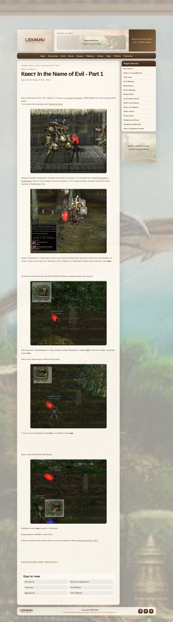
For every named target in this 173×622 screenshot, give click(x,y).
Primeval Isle (129, 116)
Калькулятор (53, 56)
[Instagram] (146, 611)
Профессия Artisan (131, 120)
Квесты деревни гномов (134, 128)
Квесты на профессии (79, 582)
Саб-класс (29, 587)
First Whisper (75, 587)
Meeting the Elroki (56, 104)
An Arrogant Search (131, 99)
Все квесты (29, 582)
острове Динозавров (74, 98)
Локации (80, 56)
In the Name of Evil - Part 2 (87, 540)
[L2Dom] (34, 40)
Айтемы (100, 56)
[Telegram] (140, 611)
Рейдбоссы (90, 56)
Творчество (128, 56)
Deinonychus (102, 178)
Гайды (108, 56)
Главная (24, 65)
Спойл (63, 56)
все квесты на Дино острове (32, 561)
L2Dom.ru (26, 611)
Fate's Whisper (76, 593)
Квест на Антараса (131, 103)
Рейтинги (117, 56)
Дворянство (30, 593)
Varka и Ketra (129, 111)
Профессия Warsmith (132, 124)
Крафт (42, 56)
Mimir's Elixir (129, 94)
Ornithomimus (26, 181)
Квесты (71, 56)
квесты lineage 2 (51, 561)
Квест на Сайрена (131, 107)
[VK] (151, 611)
